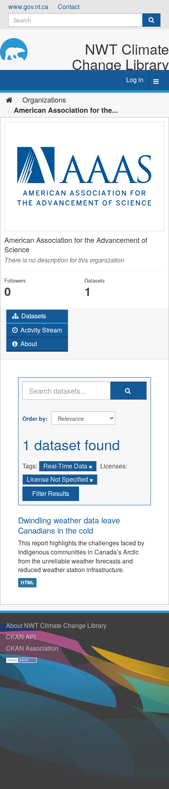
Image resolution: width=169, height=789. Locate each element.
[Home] (9, 99)
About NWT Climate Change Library (56, 625)
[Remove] (90, 466)
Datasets (33, 315)
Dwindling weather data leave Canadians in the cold (69, 525)
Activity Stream (40, 329)
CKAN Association (32, 648)
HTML (27, 582)
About (28, 343)
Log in (134, 79)
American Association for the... (66, 110)
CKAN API (21, 636)
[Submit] (151, 20)
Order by (34, 418)
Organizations (44, 99)
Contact (68, 6)
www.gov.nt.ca (28, 6)
